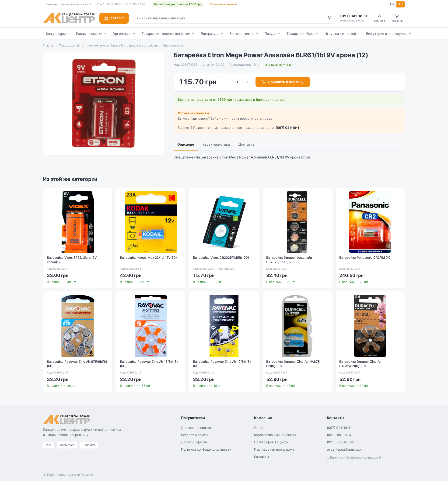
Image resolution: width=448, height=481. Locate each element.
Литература (210, 34)
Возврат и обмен (194, 435)
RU (401, 4)
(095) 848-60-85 (340, 442)
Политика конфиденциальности (206, 449)
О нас (258, 428)
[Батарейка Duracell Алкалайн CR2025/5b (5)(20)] (297, 222)
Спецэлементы (173, 45)
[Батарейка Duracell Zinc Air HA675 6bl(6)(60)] (297, 326)
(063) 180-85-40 (340, 435)
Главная (48, 45)
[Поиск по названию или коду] (330, 18)
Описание (185, 144)
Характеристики (216, 144)
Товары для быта (300, 34)
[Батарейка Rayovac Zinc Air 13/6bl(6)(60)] (151, 326)
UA (392, 4)
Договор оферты (194, 442)
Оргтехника (121, 34)
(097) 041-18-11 (288, 127)
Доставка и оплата (196, 428)
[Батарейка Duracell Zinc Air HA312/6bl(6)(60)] (370, 326)
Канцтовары (56, 34)
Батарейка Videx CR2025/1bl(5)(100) (221, 257)
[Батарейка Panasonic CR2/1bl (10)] (370, 222)
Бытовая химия (242, 34)
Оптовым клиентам (223, 4)
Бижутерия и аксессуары (386, 34)
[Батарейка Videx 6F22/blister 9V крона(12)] (78, 222)
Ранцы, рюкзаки (89, 34)
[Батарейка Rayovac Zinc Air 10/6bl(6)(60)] (224, 326)
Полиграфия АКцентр (271, 442)
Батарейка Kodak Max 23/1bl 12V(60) (148, 257)
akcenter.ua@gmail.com (345, 449)
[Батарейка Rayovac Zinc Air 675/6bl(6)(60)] (78, 326)
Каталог (117, 18)
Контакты (261, 457)
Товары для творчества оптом (166, 34)
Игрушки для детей (340, 34)
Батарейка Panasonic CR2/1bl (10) (365, 257)
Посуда (270, 34)
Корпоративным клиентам (275, 435)
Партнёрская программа (274, 449)
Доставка (246, 144)
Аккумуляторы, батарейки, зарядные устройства (123, 45)
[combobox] (228, 18)
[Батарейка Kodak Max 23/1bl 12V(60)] (151, 222)
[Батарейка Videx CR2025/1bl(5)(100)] (224, 222)
